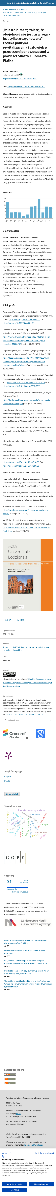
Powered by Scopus (20, 892)
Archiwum (23, 9)
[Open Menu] (3, 3)
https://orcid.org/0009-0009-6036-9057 (20, 79)
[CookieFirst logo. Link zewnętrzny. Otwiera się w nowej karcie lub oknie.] (3, 1156)
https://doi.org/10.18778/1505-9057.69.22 (26, 86)
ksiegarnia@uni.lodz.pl (34, 1145)
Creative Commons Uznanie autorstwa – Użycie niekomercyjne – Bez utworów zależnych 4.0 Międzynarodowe (27, 682)
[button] (6, 1153)
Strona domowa (9, 9)
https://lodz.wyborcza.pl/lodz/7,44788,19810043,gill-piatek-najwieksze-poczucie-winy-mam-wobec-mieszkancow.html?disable (26, 361)
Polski (7, 781)
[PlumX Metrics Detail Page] (8, 755)
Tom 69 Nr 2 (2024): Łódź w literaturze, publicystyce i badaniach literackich (25, 14)
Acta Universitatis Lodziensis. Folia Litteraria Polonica (30, 3)
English (7, 776)
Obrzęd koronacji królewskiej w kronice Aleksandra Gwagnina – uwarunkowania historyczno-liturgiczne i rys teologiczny (28, 984)
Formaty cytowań (12, 720)
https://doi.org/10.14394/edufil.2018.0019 (26, 382)
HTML (22, 620)
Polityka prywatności (44, 1153)
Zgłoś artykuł (12, 794)
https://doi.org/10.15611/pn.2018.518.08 (21, 462)
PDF (9, 620)
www (18, 1113)
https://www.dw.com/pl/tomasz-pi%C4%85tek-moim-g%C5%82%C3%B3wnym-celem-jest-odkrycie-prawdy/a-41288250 (27, 340)
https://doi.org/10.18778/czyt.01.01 (24, 319)
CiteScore (23, 881)
